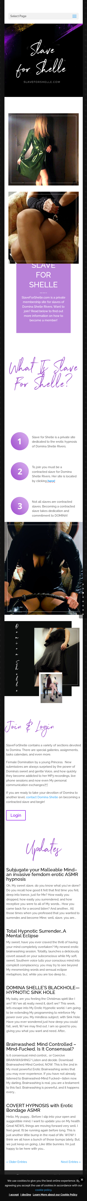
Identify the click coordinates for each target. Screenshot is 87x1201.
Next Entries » (71, 1162)
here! (51, 481)
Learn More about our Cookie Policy (55, 1194)
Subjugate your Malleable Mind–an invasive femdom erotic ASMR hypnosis (42, 874)
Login (16, 815)
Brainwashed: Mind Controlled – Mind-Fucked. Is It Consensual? (41, 1046)
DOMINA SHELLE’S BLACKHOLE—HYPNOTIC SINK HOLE (43, 990)
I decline (25, 1194)
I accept (14, 1194)
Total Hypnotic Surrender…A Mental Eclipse (36, 933)
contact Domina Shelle (42, 797)
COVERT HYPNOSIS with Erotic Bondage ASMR (39, 1108)
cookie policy (43, 1189)
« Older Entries (16, 1162)
